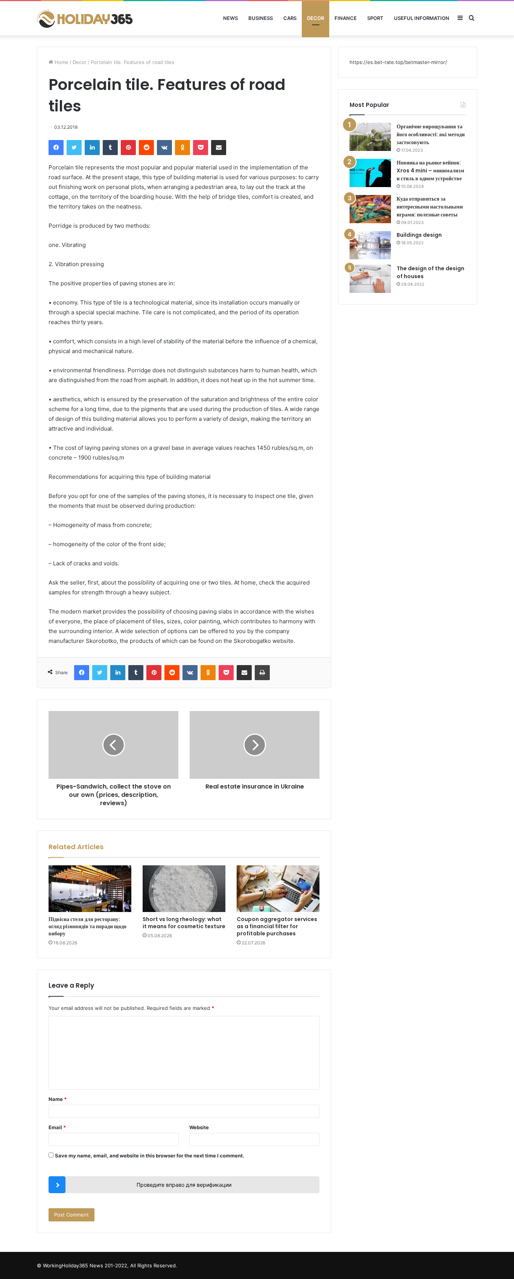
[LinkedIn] (92, 147)
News (230, 18)
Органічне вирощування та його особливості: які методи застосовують (431, 134)
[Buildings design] (370, 245)
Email (57, 1127)
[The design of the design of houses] (370, 279)
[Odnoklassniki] (182, 147)
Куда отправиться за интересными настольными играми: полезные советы (430, 206)
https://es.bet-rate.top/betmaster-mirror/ (398, 62)
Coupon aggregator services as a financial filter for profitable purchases (277, 926)
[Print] (262, 672)
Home (60, 62)
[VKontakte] (164, 147)
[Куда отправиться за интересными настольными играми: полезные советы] (370, 209)
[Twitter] (74, 147)
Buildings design (419, 235)
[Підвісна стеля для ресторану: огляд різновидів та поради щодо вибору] (90, 888)
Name (58, 1099)
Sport (375, 18)
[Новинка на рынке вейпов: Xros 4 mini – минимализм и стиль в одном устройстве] (370, 173)
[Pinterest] (128, 147)
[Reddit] (146, 147)
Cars (290, 18)
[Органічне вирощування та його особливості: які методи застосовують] (370, 137)
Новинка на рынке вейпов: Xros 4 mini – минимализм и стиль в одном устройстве (430, 170)
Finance (346, 18)
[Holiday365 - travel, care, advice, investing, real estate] (86, 18)
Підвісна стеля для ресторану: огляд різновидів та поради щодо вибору (87, 926)
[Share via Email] (218, 147)
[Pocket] (200, 147)
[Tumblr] (110, 147)
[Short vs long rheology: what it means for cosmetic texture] (184, 888)
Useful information (421, 18)
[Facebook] (56, 147)
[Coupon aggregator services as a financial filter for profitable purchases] (278, 888)
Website (199, 1127)
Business (260, 18)
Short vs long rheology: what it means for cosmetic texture (184, 922)
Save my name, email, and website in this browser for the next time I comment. (149, 1156)
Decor (315, 18)
